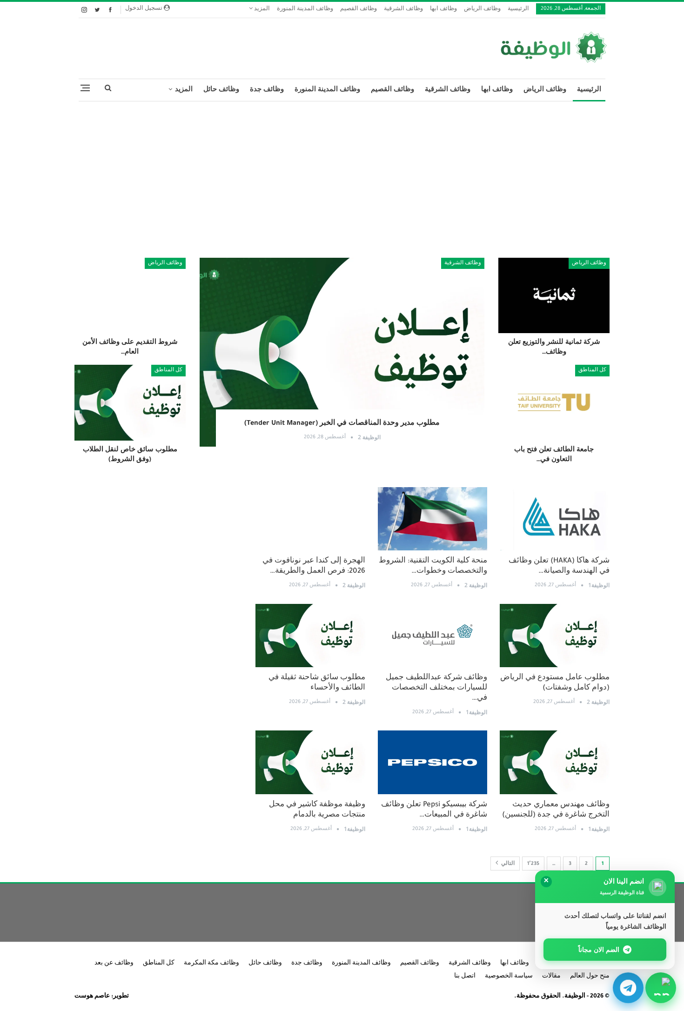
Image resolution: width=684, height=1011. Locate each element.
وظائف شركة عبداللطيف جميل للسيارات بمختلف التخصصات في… (436, 688)
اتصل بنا (465, 976)
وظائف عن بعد (114, 963)
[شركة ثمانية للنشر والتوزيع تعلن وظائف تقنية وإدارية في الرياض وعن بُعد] (554, 295)
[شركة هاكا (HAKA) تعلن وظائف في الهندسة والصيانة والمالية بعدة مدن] (555, 519)
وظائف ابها (443, 10)
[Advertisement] (342, 176)
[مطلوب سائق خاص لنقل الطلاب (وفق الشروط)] (130, 402)
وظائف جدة (267, 90)
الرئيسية (518, 10)
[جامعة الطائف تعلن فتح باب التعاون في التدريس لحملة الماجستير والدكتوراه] (554, 402)
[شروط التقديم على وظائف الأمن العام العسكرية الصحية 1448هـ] (130, 295)
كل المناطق (592, 370)
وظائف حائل (221, 90)
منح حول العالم (590, 976)
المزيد (261, 10)
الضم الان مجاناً (599, 949)
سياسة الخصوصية (509, 976)
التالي (507, 864)
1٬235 (533, 864)
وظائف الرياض (482, 10)
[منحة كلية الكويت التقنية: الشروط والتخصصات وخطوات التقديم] (433, 519)
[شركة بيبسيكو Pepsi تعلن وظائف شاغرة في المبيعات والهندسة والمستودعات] (433, 762)
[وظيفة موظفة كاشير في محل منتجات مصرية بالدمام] (310, 762)
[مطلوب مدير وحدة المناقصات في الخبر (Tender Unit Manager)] (342, 352)
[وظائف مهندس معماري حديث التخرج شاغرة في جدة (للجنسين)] (555, 762)
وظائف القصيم (358, 10)
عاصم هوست (92, 996)
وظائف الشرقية (403, 10)
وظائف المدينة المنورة (305, 10)
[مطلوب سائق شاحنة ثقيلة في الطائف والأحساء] (310, 636)
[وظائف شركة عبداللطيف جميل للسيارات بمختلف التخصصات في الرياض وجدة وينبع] (433, 636)
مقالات (551, 976)
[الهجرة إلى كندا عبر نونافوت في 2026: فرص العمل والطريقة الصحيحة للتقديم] (310, 519)
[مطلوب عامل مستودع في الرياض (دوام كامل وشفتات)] (555, 636)
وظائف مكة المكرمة (211, 963)
